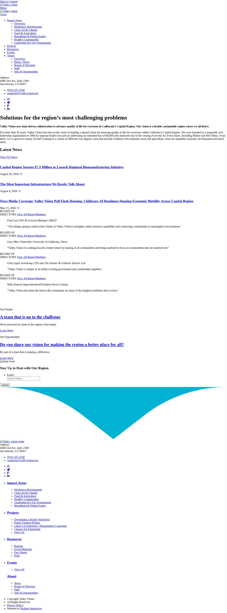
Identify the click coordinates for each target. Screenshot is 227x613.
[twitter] (8, 102)
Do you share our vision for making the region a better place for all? (62, 344)
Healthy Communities (26, 39)
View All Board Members (31, 214)
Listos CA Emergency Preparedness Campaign (40, 525)
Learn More (6, 330)
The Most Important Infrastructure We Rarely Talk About (42, 184)
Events (11, 52)
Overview (19, 23)
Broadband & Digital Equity (30, 36)
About (10, 55)
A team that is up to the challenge (30, 317)
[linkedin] (8, 108)
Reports (18, 546)
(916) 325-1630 (16, 90)
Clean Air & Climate (25, 29)
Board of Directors (24, 65)
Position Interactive (31, 608)
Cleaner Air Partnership (27, 529)
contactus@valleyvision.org (22, 93)
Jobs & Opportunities (26, 71)
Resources (13, 49)
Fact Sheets (20, 552)
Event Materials (23, 549)
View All (19, 532)
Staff (17, 68)
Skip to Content (9, 1)
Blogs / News (21, 61)
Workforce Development (28, 26)
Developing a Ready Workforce (32, 519)
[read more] (21, 174)
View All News (8, 157)
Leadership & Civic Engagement (32, 42)
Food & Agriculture (25, 33)
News (17, 583)
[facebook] (8, 105)
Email (10, 374)
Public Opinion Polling (27, 522)
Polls (17, 555)
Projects (11, 45)
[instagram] (8, 99)
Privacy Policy (15, 605)
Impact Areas (14, 20)
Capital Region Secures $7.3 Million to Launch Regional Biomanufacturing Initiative (61, 167)
